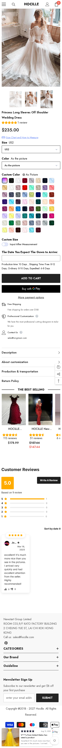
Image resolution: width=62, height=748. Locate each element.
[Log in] (47, 4)
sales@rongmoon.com (17, 338)
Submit (47, 698)
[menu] (4, 4)
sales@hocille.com (23, 637)
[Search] (14, 4)
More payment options (31, 297)
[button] (14, 123)
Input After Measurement (23, 244)
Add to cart (31, 278)
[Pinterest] (6, 642)
